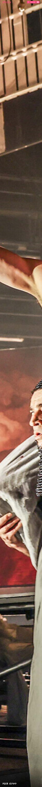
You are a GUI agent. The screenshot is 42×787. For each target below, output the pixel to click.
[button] (28, 2)
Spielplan (33, 2)
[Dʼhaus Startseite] (6, 2)
